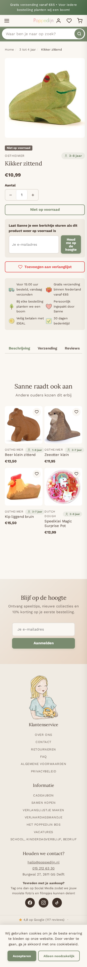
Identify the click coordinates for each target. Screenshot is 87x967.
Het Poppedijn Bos (44, 824)
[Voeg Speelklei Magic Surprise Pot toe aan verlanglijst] (76, 474)
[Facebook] (30, 903)
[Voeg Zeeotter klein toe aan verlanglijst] (76, 412)
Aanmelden (44, 643)
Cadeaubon (43, 795)
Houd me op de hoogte (71, 244)
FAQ (43, 756)
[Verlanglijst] (69, 20)
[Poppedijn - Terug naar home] (43, 20)
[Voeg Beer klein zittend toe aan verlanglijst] (37, 412)
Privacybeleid (43, 771)
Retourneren (43, 749)
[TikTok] (57, 903)
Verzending (47, 348)
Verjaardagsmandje (44, 817)
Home (9, 49)
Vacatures (43, 832)
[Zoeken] (79, 34)
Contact (43, 742)
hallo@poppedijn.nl (43, 862)
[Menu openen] (7, 21)
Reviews (72, 348)
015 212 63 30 (43, 868)
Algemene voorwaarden (43, 764)
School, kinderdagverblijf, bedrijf (43, 839)
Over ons (43, 735)
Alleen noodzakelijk (59, 956)
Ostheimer (15, 156)
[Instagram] (43, 903)
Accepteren (22, 956)
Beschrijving (19, 348)
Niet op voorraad (45, 209)
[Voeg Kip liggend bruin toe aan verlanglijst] (37, 474)
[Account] (58, 20)
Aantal (10, 185)
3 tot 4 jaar (27, 49)
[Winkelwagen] (79, 20)
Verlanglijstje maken (43, 810)
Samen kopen (43, 802)
